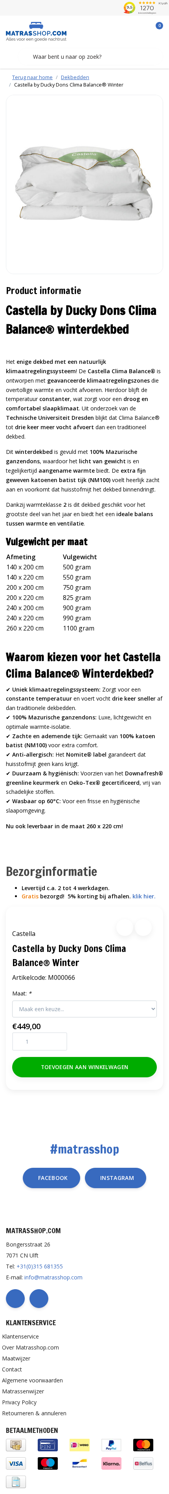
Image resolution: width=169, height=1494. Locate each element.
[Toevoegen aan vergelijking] (143, 927)
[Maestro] (48, 1463)
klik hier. (144, 896)
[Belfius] (143, 1463)
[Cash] (16, 1444)
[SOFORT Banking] (111, 1463)
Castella (23, 933)
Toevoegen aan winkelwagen (85, 1067)
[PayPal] (111, 1444)
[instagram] (38, 1298)
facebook (53, 1177)
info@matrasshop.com (53, 1277)
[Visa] (16, 1463)
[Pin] (48, 1444)
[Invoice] (16, 1481)
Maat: (21, 993)
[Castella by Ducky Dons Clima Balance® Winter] (84, 184)
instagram (117, 1177)
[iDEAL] (80, 1444)
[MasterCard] (143, 1444)
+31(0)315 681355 (40, 1266)
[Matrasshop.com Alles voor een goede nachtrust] (36, 31)
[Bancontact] (80, 1463)
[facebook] (15, 1298)
